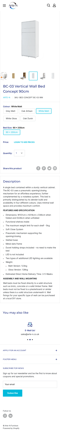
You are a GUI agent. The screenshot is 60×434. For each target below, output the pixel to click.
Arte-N (6, 97)
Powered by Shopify (11, 428)
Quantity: (7, 153)
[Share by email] (55, 168)
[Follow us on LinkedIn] (10, 416)
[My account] (54, 5)
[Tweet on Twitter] (49, 168)
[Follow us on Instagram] (5, 416)
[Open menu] (4, 5)
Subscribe (12, 393)
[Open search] (48, 5)
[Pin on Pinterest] (44, 168)
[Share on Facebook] (38, 168)
